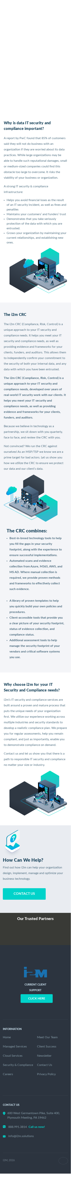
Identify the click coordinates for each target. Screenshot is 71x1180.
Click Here (36, 998)
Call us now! (37, 1126)
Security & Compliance (18, 1064)
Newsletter (44, 1055)
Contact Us (24, 894)
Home (7, 1037)
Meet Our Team (47, 1037)
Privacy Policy (46, 1074)
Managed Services (15, 1046)
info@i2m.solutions (21, 1136)
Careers (8, 1074)
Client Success (46, 1046)
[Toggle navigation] (63, 15)
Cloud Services (12, 1055)
